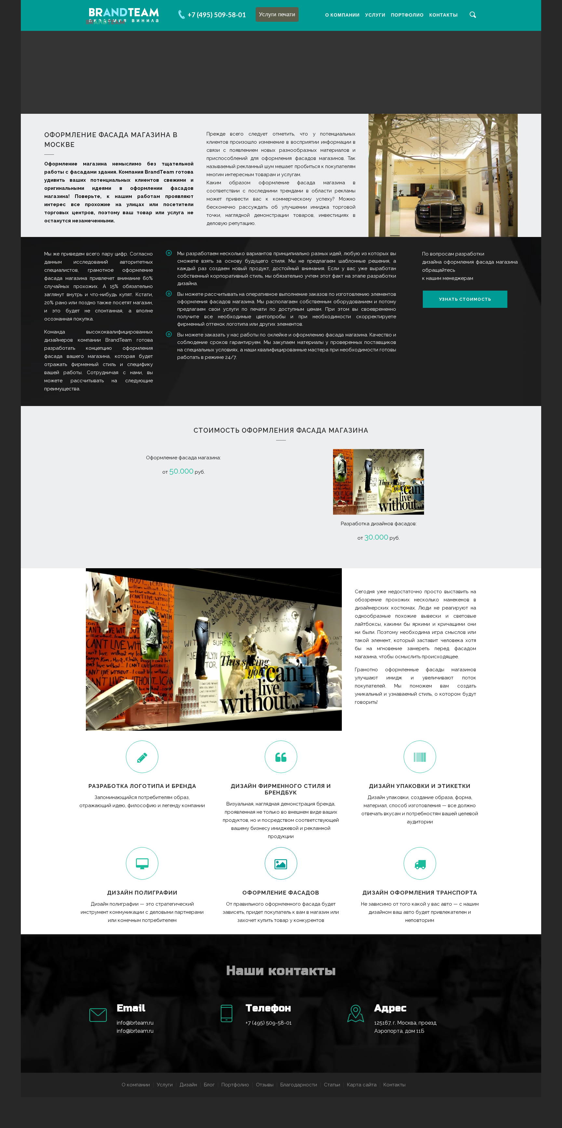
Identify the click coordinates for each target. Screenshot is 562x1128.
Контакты (443, 15)
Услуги (375, 15)
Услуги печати (277, 14)
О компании (342, 15)
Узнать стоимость (465, 299)
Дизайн (188, 1085)
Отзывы (265, 1085)
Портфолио (407, 15)
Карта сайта (362, 1085)
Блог (209, 1085)
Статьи (332, 1085)
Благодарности (298, 1085)
